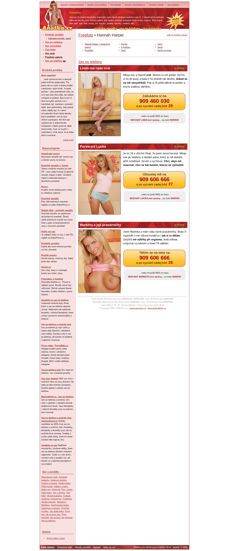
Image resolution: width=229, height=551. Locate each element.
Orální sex (46, 489)
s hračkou (125, 47)
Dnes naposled (48, 75)
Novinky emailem (83, 547)
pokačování (68, 140)
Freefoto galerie (53, 57)
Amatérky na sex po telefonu (55, 300)
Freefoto (85, 35)
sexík (160, 47)
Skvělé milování (48, 502)
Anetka (176, 547)
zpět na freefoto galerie (177, 35)
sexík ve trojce (164, 50)
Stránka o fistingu (49, 483)
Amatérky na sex (49, 445)
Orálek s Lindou (61, 486)
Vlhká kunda (46, 486)
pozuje (124, 44)
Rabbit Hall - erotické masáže (57, 210)
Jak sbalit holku (57, 511)
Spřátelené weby (64, 547)
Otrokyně (56, 489)
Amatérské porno (50, 153)
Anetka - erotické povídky (51, 14)
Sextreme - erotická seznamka (72, 5)
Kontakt (96, 547)
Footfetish (67, 499)
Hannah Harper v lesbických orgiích (97, 45)
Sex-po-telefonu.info (51, 370)
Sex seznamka (53, 46)
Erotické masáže (50, 198)
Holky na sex (48, 231)
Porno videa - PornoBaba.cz (54, 345)
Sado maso (46, 492)
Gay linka (50, 49)
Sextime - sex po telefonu (97, 5)
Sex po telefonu (53, 42)
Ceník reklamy (48, 547)
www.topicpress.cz (138, 308)
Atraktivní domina (58, 480)
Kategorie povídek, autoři (59, 38)
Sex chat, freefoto (49, 378)
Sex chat (50, 53)
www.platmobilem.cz (157, 308)
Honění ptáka (64, 483)
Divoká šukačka (54, 496)
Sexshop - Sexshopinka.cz (135, 5)
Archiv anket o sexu (56, 538)
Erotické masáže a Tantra (54, 165)
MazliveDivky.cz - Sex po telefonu (57, 397)
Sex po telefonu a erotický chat (56, 324)
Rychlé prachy (49, 255)
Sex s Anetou (59, 492)
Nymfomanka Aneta (60, 505)
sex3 (159, 44)
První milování (115, 5)
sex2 (123, 50)
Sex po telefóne (173, 5)
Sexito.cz (46, 267)
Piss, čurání (66, 489)
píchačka (89, 50)
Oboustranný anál (49, 477)
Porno (44, 186)
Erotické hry (56, 499)
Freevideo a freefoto (52, 279)
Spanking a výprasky (50, 508)
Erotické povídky (54, 34)
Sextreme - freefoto (156, 5)
